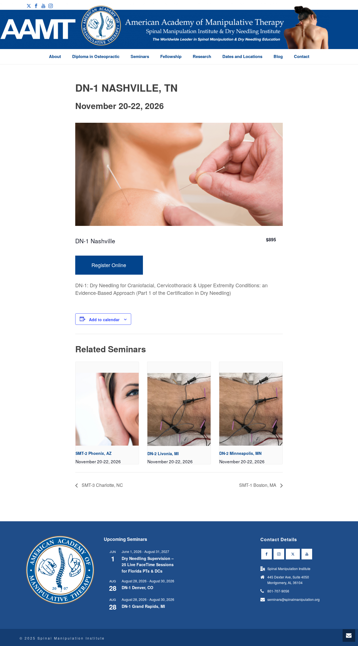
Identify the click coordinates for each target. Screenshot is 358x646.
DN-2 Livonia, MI (163, 453)
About (55, 56)
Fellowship (171, 56)
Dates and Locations (242, 56)
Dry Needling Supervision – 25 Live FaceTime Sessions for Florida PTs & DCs (148, 564)
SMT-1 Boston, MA (258, 485)
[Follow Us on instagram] (279, 554)
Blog (278, 56)
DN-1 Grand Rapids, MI (143, 606)
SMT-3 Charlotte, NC (102, 485)
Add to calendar (104, 319)
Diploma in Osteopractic (95, 56)
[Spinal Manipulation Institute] (165, 33)
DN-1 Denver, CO (137, 587)
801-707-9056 (278, 591)
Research (202, 56)
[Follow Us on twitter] (293, 554)
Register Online (108, 264)
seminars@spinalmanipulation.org (293, 599)
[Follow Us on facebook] (266, 554)
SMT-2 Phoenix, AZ (94, 453)
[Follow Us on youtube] (307, 554)
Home (310, 66)
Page (322, 66)
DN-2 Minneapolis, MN (240, 453)
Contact (301, 56)
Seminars (140, 56)
